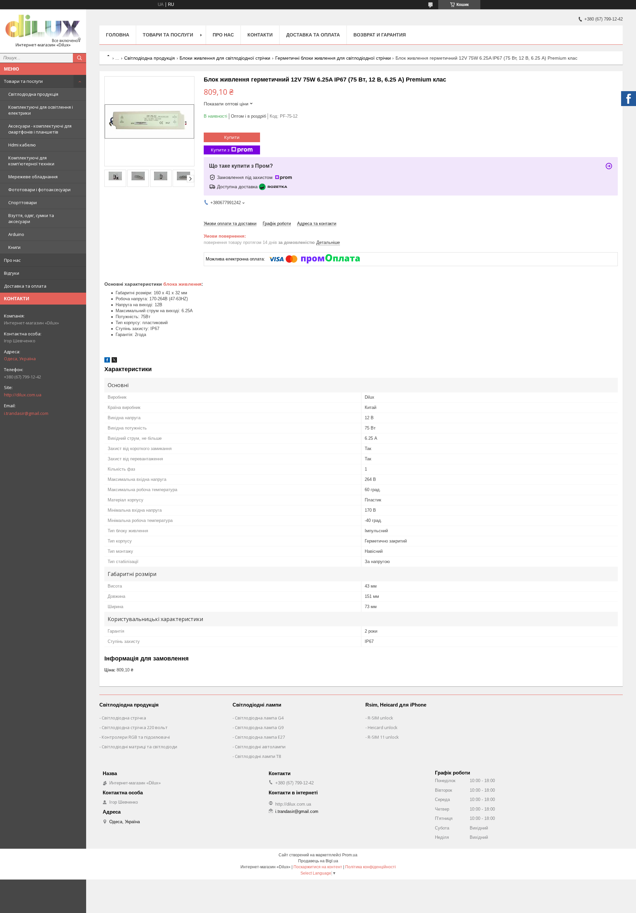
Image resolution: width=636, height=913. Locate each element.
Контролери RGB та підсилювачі (136, 737)
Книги (14, 247)
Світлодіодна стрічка (124, 718)
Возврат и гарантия (379, 34)
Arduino (16, 234)
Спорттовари (22, 202)
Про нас (12, 260)
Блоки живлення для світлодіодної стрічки (225, 58)
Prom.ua (349, 855)
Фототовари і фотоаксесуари (39, 190)
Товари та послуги (23, 81)
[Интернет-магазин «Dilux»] (43, 28)
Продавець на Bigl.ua (318, 861)
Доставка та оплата (25, 286)
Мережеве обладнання (33, 177)
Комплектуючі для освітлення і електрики (40, 110)
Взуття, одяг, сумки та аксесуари (31, 218)
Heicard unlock (383, 727)
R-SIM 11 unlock (383, 737)
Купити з (220, 150)
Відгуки (11, 273)
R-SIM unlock (380, 718)
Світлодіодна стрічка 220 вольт (135, 727)
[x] (114, 361)
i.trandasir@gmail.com (26, 413)
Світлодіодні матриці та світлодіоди (139, 747)
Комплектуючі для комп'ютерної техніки (31, 161)
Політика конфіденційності (370, 867)
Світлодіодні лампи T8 (258, 756)
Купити (231, 137)
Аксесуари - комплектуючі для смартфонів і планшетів (40, 129)
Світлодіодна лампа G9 (259, 727)
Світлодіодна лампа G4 (259, 718)
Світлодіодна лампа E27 (260, 737)
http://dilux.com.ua (22, 395)
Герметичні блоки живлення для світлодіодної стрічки (333, 58)
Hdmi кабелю (22, 145)
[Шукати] (79, 58)
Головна (117, 34)
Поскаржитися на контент (317, 867)
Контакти (260, 34)
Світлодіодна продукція (33, 94)
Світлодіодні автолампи (260, 747)
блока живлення (182, 284)
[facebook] (107, 361)
